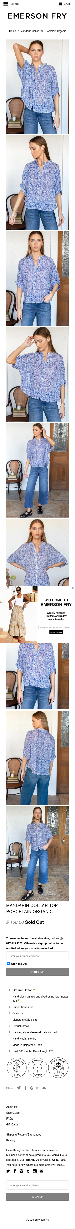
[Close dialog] (73, 588)
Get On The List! (56, 632)
